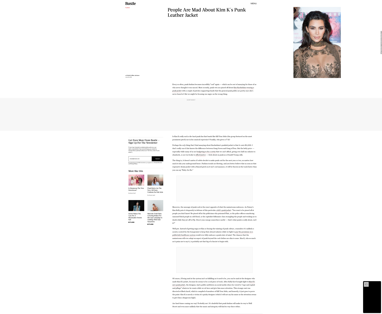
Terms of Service (158, 162)
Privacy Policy (133, 163)
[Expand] (365, 283)
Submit (157, 159)
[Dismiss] (378, 283)
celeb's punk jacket (223, 210)
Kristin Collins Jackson (133, 75)
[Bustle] (130, 3)
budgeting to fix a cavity (206, 151)
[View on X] (214, 188)
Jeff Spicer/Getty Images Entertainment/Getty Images (381, 42)
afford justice (201, 155)
